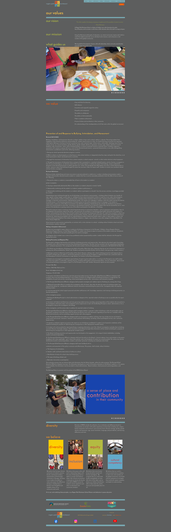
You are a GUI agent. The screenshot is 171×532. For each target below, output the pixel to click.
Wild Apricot (112, 529)
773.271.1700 (109, 515)
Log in (121, 4)
